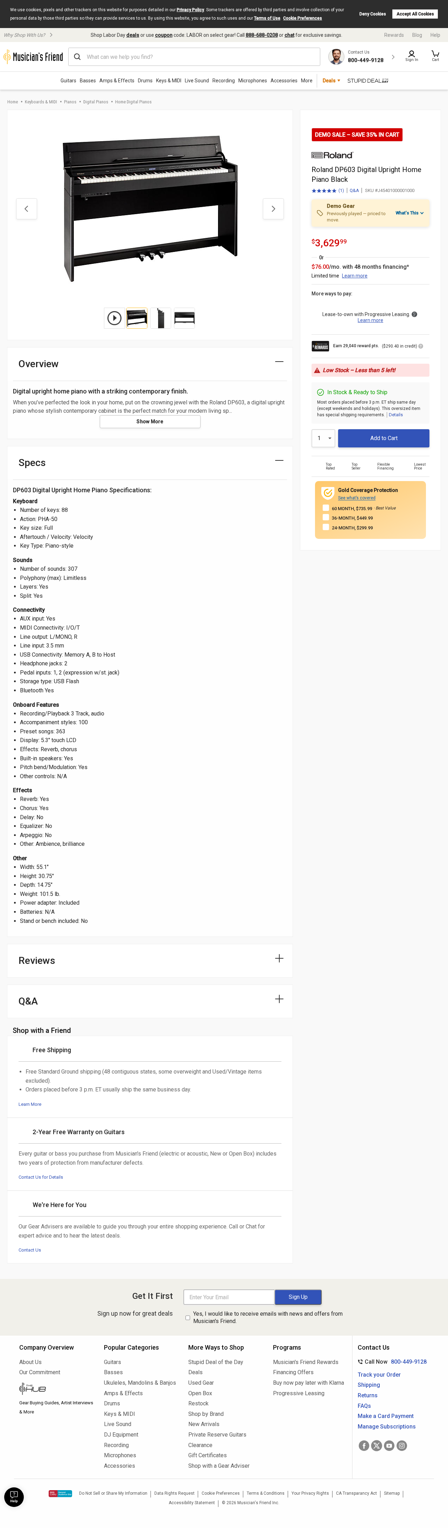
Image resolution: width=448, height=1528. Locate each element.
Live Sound (197, 80)
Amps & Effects (116, 80)
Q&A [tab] (28, 1001)
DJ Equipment (121, 1434)
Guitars (68, 80)
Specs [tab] (32, 462)
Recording (223, 80)
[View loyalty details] (420, 347)
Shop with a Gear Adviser (219, 1465)
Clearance (200, 1445)
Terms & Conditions (266, 1493)
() (328, 191)
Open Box (200, 1393)
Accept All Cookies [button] (415, 14)
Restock (198, 1403)
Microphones (252, 80)
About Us (30, 1362)
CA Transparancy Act (356, 1493)
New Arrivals (203, 1424)
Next (273, 208)
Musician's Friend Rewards (305, 1362)
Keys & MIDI (168, 80)
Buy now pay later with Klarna (308, 1382)
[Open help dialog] (14, 1497)
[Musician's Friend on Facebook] (364, 1445)
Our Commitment (39, 1372)
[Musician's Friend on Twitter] (376, 1445)
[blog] (56, 1390)
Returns (368, 1395)
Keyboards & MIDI (41, 101)
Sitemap (392, 1493)
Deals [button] (329, 80)
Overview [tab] (39, 364)
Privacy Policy (190, 9)
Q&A (354, 190)
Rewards (394, 35)
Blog (417, 35)
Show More (149, 421)
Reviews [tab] (37, 960)
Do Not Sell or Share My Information (113, 1493)
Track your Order (379, 1374)
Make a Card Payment (386, 1416)
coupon (164, 35)
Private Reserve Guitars (217, 1434)
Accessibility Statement (192, 1502)
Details (396, 414)
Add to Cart (384, 438)
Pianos (70, 101)
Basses (88, 80)
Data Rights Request (174, 1493)
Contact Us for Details (41, 1177)
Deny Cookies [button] (372, 14)
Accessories (284, 80)
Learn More (30, 1104)
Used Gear (201, 1382)
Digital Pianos (95, 101)
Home (12, 101)
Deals (195, 1372)
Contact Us (30, 1250)
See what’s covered (357, 497)
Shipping (369, 1385)
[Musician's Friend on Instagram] (402, 1445)
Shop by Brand (206, 1414)
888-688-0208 (262, 35)
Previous (26, 208)
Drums (145, 80)
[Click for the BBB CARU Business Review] (60, 1493)
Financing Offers (293, 1372)
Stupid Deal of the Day (215, 1362)
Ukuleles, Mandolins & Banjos (140, 1382)
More (307, 80)
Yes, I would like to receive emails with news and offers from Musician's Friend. (268, 1317)
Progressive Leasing (298, 1393)
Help (435, 35)
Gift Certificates (207, 1455)
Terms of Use (267, 18)
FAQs (364, 1406)
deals (132, 35)
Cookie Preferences (302, 18)
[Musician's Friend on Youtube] (389, 1445)
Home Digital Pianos (133, 101)
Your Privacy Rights (310, 1493)
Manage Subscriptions (387, 1426)
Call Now (391, 1361)
